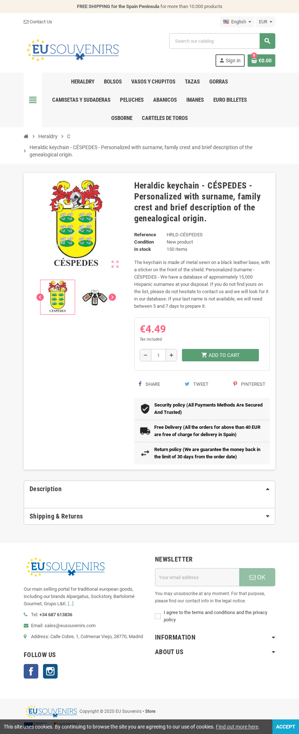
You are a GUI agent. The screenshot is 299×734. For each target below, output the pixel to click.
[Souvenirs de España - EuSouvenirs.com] (72, 49)
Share (152, 384)
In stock (142, 249)
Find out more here (237, 727)
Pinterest (252, 384)
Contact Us (40, 21)
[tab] (149, 489)
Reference (145, 234)
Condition (144, 242)
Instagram (50, 671)
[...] (70, 603)
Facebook (31, 671)
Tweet (200, 384)
